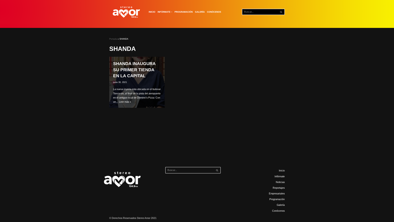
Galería (200, 12)
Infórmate (280, 176)
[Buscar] (281, 12)
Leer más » (125, 102)
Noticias (280, 182)
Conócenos (214, 12)
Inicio (152, 12)
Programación (184, 12)
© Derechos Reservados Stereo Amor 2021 (133, 218)
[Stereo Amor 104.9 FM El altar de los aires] (126, 12)
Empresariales (277, 193)
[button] (171, 11)
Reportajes (279, 188)
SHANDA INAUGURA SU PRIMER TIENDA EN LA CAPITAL (134, 69)
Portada (113, 39)
